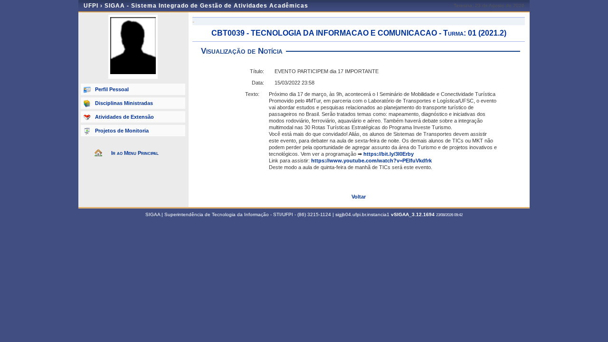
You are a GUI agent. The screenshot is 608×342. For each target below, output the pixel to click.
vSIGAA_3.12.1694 (413, 214)
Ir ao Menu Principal (135, 153)
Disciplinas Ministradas (124, 103)
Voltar (359, 197)
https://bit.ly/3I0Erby (388, 154)
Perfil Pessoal (112, 89)
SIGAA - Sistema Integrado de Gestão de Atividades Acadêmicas (206, 5)
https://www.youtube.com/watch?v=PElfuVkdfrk (371, 160)
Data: (258, 83)
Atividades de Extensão (124, 117)
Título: (257, 71)
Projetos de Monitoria (122, 130)
